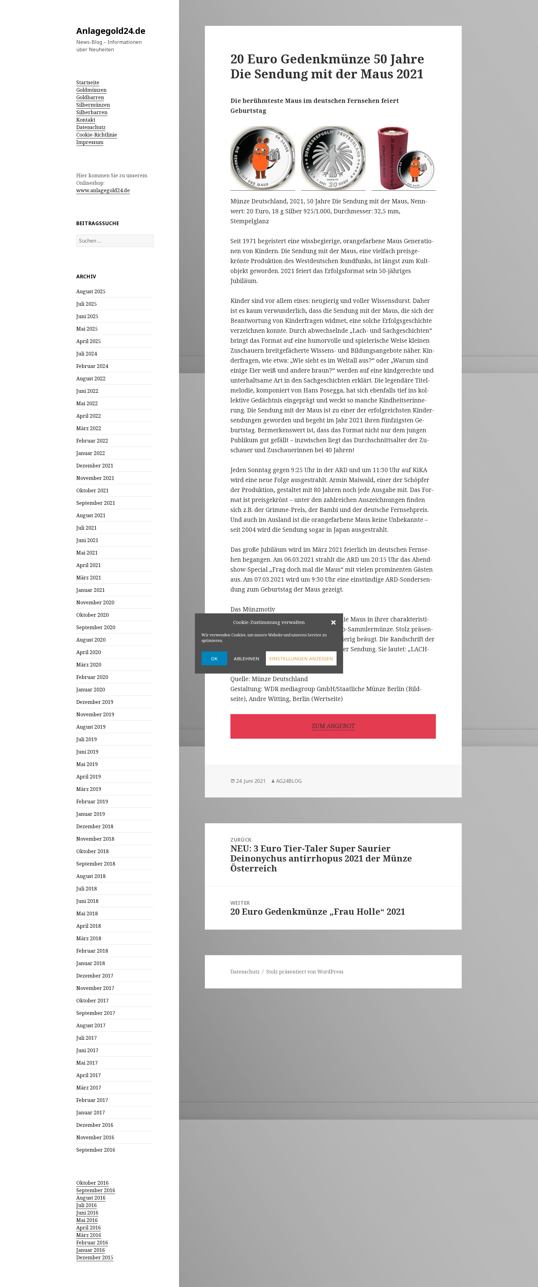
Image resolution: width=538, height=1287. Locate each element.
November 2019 (95, 714)
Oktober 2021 (92, 490)
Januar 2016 (90, 1250)
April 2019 (88, 776)
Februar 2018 (92, 950)
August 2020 (91, 639)
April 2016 (88, 1227)
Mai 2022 (87, 403)
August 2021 (91, 515)
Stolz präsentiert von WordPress (304, 971)
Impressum (89, 142)
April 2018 (88, 925)
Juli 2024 (86, 353)
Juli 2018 (86, 888)
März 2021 (88, 577)
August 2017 (91, 1025)
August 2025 (91, 291)
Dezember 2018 (94, 826)
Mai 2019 (87, 764)
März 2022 (88, 428)
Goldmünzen (91, 89)
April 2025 (88, 341)
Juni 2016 (87, 1212)
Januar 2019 (90, 814)
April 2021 (88, 565)
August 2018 (91, 876)
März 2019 (88, 789)
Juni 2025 (87, 316)
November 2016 (95, 1137)
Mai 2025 (87, 328)
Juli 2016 (86, 1205)
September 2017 (95, 1013)
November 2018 (95, 838)
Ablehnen (246, 658)
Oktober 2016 (92, 1182)
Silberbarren (91, 112)
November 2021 (95, 478)
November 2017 (95, 988)
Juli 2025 (86, 303)
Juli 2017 (86, 1037)
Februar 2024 (92, 366)
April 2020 (88, 652)
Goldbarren (90, 97)
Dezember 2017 (94, 975)
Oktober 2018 (92, 851)
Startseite (87, 82)
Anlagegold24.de (110, 30)
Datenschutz (91, 127)
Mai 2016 (87, 1220)
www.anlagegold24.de (103, 190)
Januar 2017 (90, 1112)
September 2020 (95, 627)
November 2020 (95, 602)
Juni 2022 (87, 391)
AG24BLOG (289, 781)
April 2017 (88, 1075)
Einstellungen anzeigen (301, 658)
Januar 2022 (90, 453)
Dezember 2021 (94, 465)
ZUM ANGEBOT (333, 726)
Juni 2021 (87, 540)
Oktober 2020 (92, 614)
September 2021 (95, 502)
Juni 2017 (87, 1050)
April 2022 (88, 415)
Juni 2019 (87, 751)
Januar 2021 (90, 590)
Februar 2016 (92, 1242)
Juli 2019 (86, 739)
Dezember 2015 (94, 1257)
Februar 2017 (92, 1100)
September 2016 (95, 1149)
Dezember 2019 (94, 702)
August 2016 (91, 1197)
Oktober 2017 (92, 1000)
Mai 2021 (87, 552)
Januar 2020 (90, 689)
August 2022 (91, 378)
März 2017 (88, 1087)
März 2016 (88, 1235)
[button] (333, 622)
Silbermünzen (93, 104)
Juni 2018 (87, 901)
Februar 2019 (92, 801)
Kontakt (85, 119)
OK (214, 658)
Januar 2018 (90, 963)
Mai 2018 (87, 913)
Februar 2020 (92, 677)
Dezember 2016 (94, 1125)
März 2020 (88, 664)
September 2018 (95, 863)
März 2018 (88, 938)
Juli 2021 (86, 527)
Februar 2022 (92, 440)
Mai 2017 (87, 1062)
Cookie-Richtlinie (96, 134)
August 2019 (91, 726)
